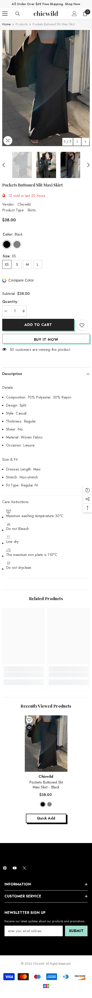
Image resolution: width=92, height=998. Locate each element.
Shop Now (72, 4)
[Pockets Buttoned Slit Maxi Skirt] (46, 743)
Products (21, 24)
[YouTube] (14, 868)
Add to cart (38, 324)
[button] (77, 142)
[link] (24, 674)
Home (6, 24)
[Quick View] (29, 727)
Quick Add (46, 818)
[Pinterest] (5, 868)
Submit (76, 930)
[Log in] (74, 13)
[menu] (5, 13)
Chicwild (24, 204)
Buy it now (46, 339)
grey (49, 804)
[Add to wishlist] (82, 325)
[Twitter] (24, 868)
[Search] (17, 13)
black (43, 804)
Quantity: (10, 301)
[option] (46, 88)
